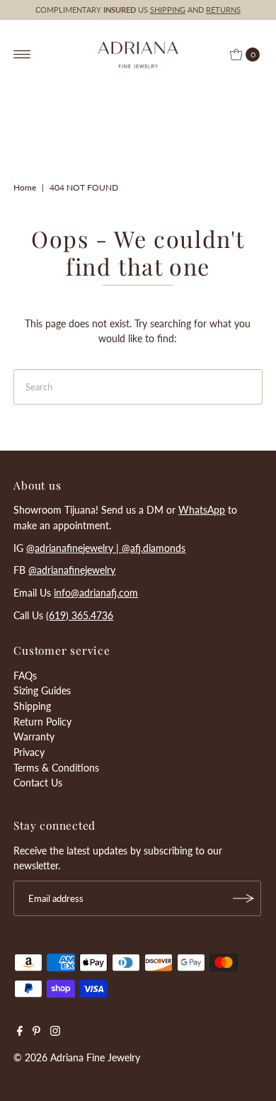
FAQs (25, 676)
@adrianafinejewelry (71, 570)
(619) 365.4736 (79, 615)
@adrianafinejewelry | (74, 548)
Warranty (33, 736)
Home (24, 187)
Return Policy (42, 722)
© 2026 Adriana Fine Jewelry (76, 1057)
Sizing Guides (42, 690)
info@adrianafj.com (96, 593)
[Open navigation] (22, 54)
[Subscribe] (243, 898)
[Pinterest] (36, 1032)
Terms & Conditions (56, 768)
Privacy (29, 752)
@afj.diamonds (153, 548)
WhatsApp (201, 510)
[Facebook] (20, 1032)
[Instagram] (55, 1032)
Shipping (32, 706)
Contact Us (37, 783)
